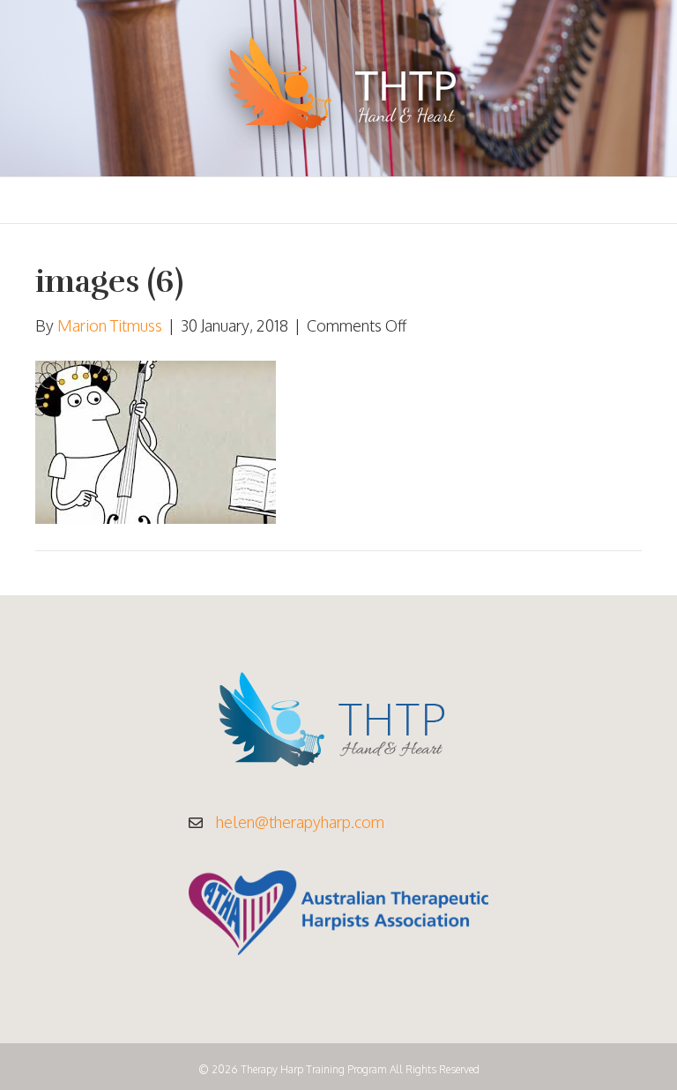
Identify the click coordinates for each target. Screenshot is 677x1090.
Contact (584, 200)
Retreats (496, 200)
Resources (403, 200)
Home (81, 200)
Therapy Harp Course (198, 200)
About (320, 200)
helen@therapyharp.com (300, 822)
